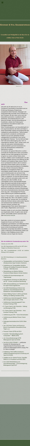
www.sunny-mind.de (9, 215)
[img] (15, 10)
